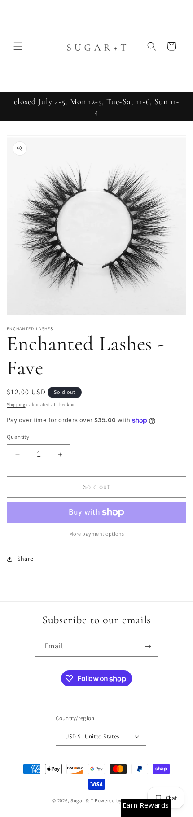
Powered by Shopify (118, 800)
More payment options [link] (96, 533)
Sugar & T (81, 800)
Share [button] (25, 559)
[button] (18, 46)
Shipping (16, 404)
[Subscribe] (148, 646)
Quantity (18, 437)
